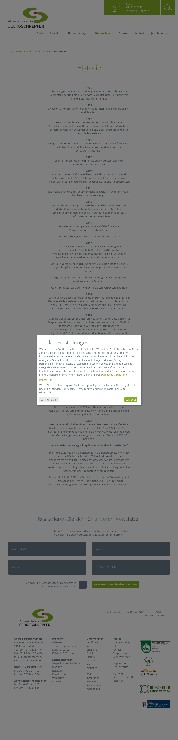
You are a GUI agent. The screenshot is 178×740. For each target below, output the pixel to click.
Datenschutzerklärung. (114, 374)
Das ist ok (130, 399)
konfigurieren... (49, 399)
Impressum (45, 380)
